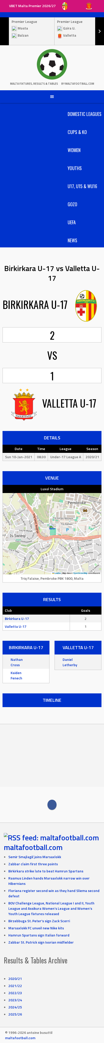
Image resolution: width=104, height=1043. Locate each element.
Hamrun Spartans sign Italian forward (38, 935)
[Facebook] (52, 805)
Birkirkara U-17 (17, 618)
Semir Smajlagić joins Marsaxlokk (34, 856)
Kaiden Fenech (16, 675)
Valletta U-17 (16, 626)
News (72, 240)
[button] (52, 528)
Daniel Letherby (70, 662)
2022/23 (15, 992)
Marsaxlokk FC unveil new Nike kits (36, 928)
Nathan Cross (17, 662)
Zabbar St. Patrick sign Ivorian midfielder (41, 942)
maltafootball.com (33, 847)
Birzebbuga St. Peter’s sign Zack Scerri (39, 920)
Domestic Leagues (84, 114)
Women (74, 150)
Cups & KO (77, 132)
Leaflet (57, 573)
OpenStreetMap (80, 573)
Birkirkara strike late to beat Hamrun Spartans (45, 871)
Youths (75, 168)
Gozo (72, 204)
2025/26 (15, 1014)
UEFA (72, 222)
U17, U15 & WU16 (82, 186)
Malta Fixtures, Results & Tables (34, 84)
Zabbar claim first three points (33, 864)
